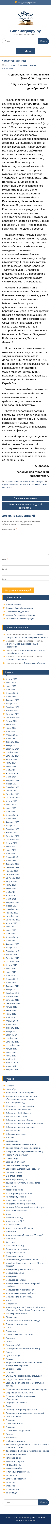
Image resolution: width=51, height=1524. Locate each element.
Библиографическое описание (20, 1127)
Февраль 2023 (12, 822)
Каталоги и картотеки (16, 1210)
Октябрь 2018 (12, 1000)
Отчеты (9, 1327)
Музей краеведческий (16, 1313)
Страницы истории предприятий (21, 1409)
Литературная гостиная (17, 1249)
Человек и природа (15, 1461)
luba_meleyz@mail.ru (27, 3)
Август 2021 (11, 881)
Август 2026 (11, 679)
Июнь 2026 (11, 686)
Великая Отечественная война (21, 1144)
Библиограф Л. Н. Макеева (18, 1113)
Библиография (13, 1130)
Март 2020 (11, 940)
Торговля (10, 1427)
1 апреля (10, 1085)
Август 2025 (11, 721)
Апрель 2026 (12, 693)
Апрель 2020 (12, 937)
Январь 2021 (12, 905)
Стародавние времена (16, 1402)
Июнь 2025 (11, 728)
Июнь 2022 (11, 850)
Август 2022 (11, 843)
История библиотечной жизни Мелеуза (24, 481)
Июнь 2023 (11, 808)
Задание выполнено (25, 498)
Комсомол (11, 1231)
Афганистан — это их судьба (20, 1106)
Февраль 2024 (12, 780)
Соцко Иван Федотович (17, 611)
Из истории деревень (16, 1196)
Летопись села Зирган (16, 659)
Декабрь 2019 (12, 951)
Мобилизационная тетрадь (19, 1296)
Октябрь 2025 (12, 714)
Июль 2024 (11, 762)
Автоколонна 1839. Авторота (20, 1092)
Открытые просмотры (16, 1324)
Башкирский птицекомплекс (19, 1109)
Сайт (4, 579)
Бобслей (10, 1137)
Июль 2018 (11, 1010)
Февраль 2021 (12, 902)
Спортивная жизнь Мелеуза (19, 1392)
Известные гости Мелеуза (18, 1200)
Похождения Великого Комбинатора (24, 1348)
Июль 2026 (11, 682)
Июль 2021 (11, 884)
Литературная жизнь (16, 1252)
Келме (9, 1214)
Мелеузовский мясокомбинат (20, 1289)
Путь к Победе (13, 1355)
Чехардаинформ (13, 1464)
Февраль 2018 (12, 1027)
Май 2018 (10, 1017)
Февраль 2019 (12, 986)
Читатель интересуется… (18, 1471)
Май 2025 (10, 731)
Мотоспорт (11, 1303)
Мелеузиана (11, 1276)
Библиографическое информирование (24, 1123)
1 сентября (11, 1089)
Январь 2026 (12, 703)
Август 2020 (11, 923)
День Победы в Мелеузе (17, 1165)
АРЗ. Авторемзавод (15, 1102)
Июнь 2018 (11, 1014)
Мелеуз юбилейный (15, 1273)
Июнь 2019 (11, 972)
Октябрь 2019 (12, 958)
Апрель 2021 (12, 895)
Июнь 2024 (11, 766)
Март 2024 (11, 776)
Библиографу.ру (25, 31)
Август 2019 (11, 965)
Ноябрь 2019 (12, 954)
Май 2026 (10, 689)
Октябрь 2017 (12, 1041)
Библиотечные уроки (16, 1134)
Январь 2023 (12, 825)
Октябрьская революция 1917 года (23, 1320)
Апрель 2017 (12, 1062)
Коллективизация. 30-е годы (19, 1228)
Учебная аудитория (15, 1441)
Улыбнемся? (11, 1437)
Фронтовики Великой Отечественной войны (27, 1451)
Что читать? (12, 1475)
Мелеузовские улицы (16, 1280)
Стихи (8, 1406)
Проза (9, 1352)
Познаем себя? (13, 1345)
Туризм (9, 1434)
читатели (7, 487)
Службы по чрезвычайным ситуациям (24, 1375)
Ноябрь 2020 (12, 912)
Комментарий (9, 529)
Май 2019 (10, 975)
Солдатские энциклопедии (18, 1379)
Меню (28, 51)
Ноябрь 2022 (12, 832)
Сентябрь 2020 (13, 919)
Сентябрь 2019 (13, 961)
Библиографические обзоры (19, 1120)
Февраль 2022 (12, 864)
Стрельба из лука (14, 1416)
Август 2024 (11, 759)
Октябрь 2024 (12, 755)
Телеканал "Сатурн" (15, 1423)
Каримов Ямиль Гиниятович (19, 608)
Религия (9, 1359)
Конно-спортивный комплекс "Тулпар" (24, 1235)
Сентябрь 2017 (13, 1045)
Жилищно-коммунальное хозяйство (23, 1182)
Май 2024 (10, 769)
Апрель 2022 (12, 857)
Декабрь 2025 (12, 707)
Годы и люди (12, 1158)
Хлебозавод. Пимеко (16, 1454)
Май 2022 (10, 853)
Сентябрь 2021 (13, 878)
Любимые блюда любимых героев (22, 1259)
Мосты (9, 1300)
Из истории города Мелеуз (19, 1193)
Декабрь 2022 (12, 829)
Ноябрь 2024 (12, 752)
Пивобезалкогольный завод (19, 1334)
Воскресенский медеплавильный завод (24, 1151)
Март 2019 (11, 982)
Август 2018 (11, 1007)
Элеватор (10, 1485)
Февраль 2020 (12, 944)
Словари (10, 1372)
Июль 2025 (11, 724)
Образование (12, 1317)
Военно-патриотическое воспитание (24, 1148)
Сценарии (10, 1420)
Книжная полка (13, 1224)
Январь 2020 (12, 947)
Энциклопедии (12, 1489)
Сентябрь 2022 (13, 839)
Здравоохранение (14, 1189)
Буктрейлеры (12, 1141)
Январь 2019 (12, 989)
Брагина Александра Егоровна (20, 615)
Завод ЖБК (11, 1186)
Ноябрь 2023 (12, 790)
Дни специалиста (14, 1175)
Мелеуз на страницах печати (20, 1269)
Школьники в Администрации (20, 618)
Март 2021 (11, 898)
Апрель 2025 (12, 735)
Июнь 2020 (11, 930)
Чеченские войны (14, 1468)
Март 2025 (11, 738)
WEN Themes (29, 1520)
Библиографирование (16, 1116)
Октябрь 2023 (12, 794)
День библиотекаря (15, 1162)
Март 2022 (11, 860)
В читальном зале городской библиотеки (25, 506)
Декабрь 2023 (12, 787)
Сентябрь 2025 (13, 717)
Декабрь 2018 (12, 993)
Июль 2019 (11, 968)
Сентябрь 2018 (13, 1003)
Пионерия (10, 1338)
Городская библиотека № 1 (15, 484)
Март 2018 (11, 1024)
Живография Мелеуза (16, 1179)
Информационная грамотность (21, 1203)
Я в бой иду (11, 1492)
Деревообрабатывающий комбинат (23, 1168)
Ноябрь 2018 (12, 996)
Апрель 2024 (12, 773)
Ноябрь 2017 (12, 1038)
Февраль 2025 (12, 742)
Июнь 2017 (11, 1055)
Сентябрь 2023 (13, 797)
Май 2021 (10, 891)
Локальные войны (14, 1256)
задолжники (35, 484)
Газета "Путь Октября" (17, 1155)
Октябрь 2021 (12, 874)
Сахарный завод (13, 1368)
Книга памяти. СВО (15, 1221)
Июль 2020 (11, 926)
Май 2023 (10, 811)
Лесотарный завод (15, 1245)
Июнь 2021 (11, 888)
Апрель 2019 (12, 979)
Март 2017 (11, 1066)
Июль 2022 (11, 846)
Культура (10, 1242)
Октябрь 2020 (12, 916)
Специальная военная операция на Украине (27, 1389)
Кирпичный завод (14, 1217)
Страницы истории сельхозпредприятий (25, 1413)
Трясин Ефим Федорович (18, 1430)
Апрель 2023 (12, 815)
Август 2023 (11, 801)
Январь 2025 (12, 745)
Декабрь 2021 (12, 867)
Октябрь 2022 (12, 836)
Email (5, 569)
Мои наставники (14, 604)
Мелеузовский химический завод (22, 1293)
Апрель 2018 (12, 1020)
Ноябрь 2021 (12, 871)
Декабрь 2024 (12, 748)
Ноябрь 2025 (12, 710)
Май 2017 (10, 1059)
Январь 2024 (12, 783)
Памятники (11, 1331)
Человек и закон (14, 1457)
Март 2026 (11, 696)
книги (44, 484)
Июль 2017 (11, 1052)
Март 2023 (11, 818)
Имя (5, 559)
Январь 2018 (12, 1031)
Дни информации (14, 1172)
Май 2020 (10, 933)
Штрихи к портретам (16, 1478)
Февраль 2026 (12, 700)
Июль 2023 (11, 804)
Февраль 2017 (12, 1069)
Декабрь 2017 (12, 1034)
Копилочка (11, 1238)
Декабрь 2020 (12, 909)
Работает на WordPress (17, 1517)
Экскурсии (10, 1482)
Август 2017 (11, 1048)
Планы (9, 1341)
